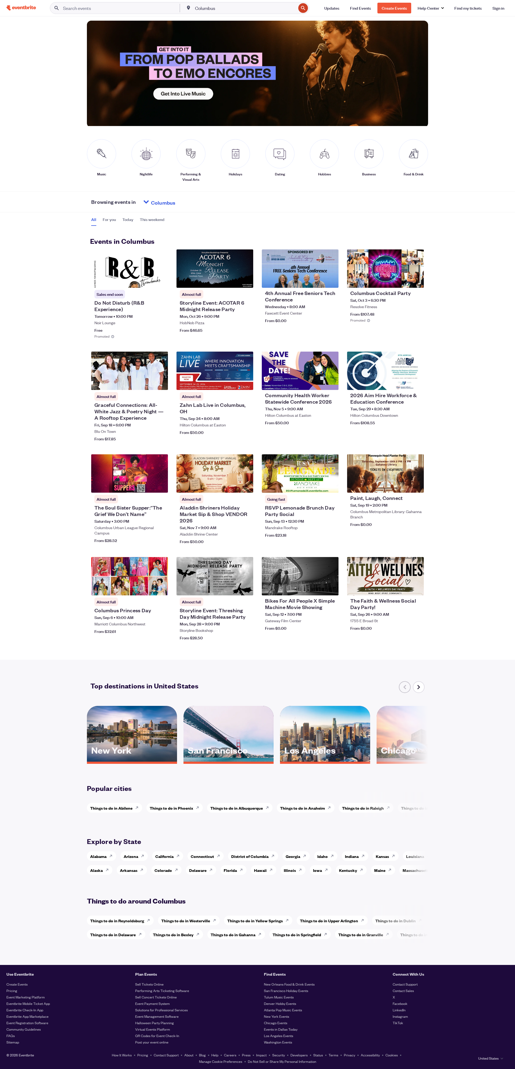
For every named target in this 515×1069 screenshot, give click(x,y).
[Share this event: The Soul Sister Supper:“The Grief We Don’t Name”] (160, 485)
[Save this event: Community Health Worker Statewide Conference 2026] (318, 382)
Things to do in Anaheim (302, 808)
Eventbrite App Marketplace (27, 1016)
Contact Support (405, 984)
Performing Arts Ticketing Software (162, 990)
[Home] (21, 8)
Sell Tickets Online (149, 984)
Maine (379, 870)
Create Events (17, 984)
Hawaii (260, 870)
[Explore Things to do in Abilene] (138, 807)
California (164, 856)
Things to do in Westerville (185, 920)
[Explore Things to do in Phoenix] (199, 807)
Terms (333, 1054)
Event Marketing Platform (25, 997)
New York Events (276, 1016)
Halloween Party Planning (154, 1022)
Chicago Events (275, 1022)
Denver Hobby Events (280, 1003)
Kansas (382, 856)
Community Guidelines (23, 1029)
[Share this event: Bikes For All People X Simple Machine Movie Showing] (331, 588)
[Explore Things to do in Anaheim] (330, 807)
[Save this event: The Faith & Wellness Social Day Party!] (403, 588)
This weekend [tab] (152, 219)
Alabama (98, 856)
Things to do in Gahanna (233, 934)
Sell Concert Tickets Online (156, 997)
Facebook (400, 1003)
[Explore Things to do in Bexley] (199, 934)
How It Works (122, 1054)
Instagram (400, 1016)
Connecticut (202, 856)
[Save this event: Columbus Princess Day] (147, 588)
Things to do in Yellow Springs (255, 920)
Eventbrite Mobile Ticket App (28, 1003)
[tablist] (127, 221)
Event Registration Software (27, 1022)
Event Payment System (152, 1003)
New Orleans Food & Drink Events (289, 984)
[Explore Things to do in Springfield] (327, 934)
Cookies (391, 1054)
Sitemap (12, 1042)
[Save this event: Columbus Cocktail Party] (403, 280)
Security (278, 1054)
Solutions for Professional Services (161, 1009)
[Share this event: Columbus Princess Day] (160, 588)
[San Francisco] (228, 760)
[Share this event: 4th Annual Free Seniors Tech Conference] (331, 280)
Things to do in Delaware (113, 934)
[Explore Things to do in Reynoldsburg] (150, 920)
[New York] (132, 760)
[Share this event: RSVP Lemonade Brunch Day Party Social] (331, 485)
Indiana (352, 856)
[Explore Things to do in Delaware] (141, 934)
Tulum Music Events (279, 997)
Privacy (349, 1054)
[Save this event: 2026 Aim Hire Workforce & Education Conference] (403, 382)
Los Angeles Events (278, 1035)
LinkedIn (399, 1009)
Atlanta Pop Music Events (283, 1009)
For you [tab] (109, 219)
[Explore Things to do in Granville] (389, 934)
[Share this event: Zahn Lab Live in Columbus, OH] (245, 382)
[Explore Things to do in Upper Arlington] (364, 920)
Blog (202, 1054)
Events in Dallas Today (280, 1029)
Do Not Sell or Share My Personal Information (282, 1061)
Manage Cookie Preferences (220, 1061)
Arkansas (128, 870)
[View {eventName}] (129, 268)
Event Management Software (157, 1016)
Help (214, 1054)
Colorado (163, 870)
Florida (230, 870)
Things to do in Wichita (422, 808)
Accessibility (370, 1054)
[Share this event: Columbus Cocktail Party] (416, 280)
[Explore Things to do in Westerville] (216, 920)
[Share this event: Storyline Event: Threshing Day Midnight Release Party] (245, 588)
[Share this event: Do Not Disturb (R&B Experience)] (160, 280)
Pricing (11, 990)
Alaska (96, 870)
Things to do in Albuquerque (236, 808)
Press (246, 1054)
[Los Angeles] (325, 760)
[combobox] (245, 8)
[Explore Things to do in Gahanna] (261, 934)
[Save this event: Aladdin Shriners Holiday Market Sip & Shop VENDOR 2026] (232, 485)
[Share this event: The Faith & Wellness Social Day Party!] (416, 588)
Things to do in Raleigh (363, 808)
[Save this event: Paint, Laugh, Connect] (403, 485)
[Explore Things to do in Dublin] (421, 920)
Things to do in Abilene (111, 808)
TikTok (398, 1022)
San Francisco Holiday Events (286, 990)
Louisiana (415, 856)
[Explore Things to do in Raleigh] (389, 807)
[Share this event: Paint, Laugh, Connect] (416, 485)
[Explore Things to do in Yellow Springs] (288, 920)
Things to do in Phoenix (171, 808)
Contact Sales (403, 990)
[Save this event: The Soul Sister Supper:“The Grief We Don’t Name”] (147, 485)
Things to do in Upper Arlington (329, 920)
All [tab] (93, 219)
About (188, 1054)
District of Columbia (249, 856)
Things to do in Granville (360, 934)
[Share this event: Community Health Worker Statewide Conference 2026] (331, 382)
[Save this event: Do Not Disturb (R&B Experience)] (147, 280)
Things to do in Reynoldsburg (117, 920)
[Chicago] (422, 760)
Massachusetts (416, 870)
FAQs (10, 1035)
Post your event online (151, 1042)
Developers (299, 1054)
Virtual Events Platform (152, 1029)
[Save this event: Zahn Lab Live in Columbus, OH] (232, 382)
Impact (261, 1054)
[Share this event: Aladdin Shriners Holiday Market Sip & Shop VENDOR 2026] (245, 485)
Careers (230, 1054)
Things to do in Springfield (297, 934)
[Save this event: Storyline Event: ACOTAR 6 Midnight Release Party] (232, 280)
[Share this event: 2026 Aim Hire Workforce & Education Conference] (416, 382)
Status (318, 1054)
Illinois (290, 870)
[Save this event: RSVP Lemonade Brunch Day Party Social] (318, 485)
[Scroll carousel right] (419, 687)
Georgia (293, 856)
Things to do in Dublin (395, 920)
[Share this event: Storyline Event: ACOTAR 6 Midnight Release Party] (245, 280)
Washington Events (278, 1042)
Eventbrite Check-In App (24, 1009)
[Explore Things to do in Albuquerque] (269, 807)
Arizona (131, 856)
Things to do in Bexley (173, 934)
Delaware (198, 870)
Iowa (317, 870)
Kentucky (348, 870)
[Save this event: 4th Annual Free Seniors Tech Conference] (318, 280)
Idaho (322, 856)
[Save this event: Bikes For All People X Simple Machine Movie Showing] (318, 588)
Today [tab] (127, 219)
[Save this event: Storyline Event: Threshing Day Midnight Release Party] (232, 588)
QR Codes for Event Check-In (157, 1035)
